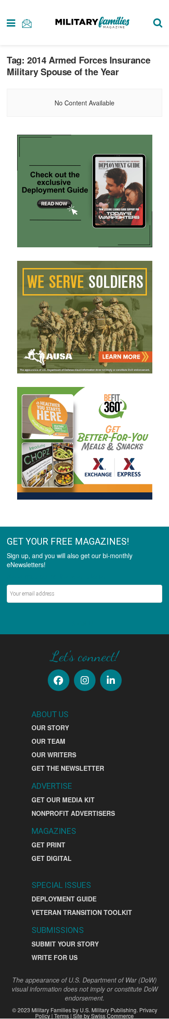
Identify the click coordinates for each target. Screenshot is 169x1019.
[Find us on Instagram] (85, 680)
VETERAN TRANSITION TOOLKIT (82, 912)
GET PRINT (48, 844)
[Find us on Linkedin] (111, 680)
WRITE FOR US (55, 957)
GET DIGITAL (52, 858)
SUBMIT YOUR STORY (65, 943)
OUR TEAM (48, 741)
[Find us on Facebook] (58, 680)
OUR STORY (50, 727)
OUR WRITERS (54, 754)
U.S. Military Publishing (108, 1010)
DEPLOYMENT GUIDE (64, 898)
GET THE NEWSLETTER (68, 768)
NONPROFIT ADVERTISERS (73, 813)
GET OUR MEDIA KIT (63, 799)
